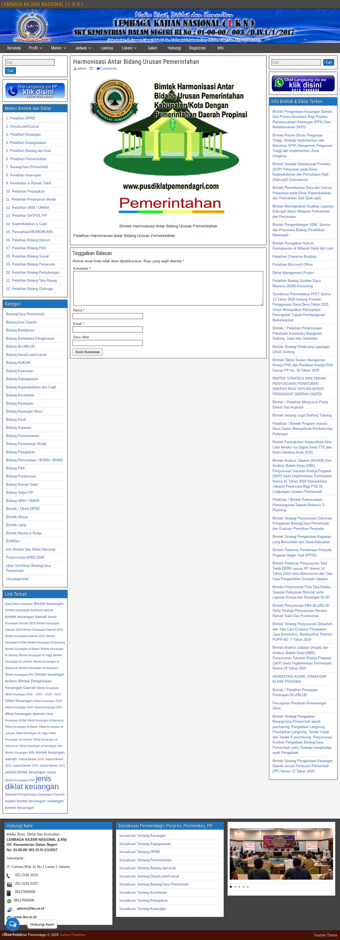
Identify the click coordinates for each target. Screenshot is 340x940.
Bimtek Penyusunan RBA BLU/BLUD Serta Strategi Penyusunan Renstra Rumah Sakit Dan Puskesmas (301, 611)
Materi (56, 48)
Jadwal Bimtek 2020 (25, 765)
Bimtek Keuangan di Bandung (46, 642)
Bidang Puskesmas (21, 476)
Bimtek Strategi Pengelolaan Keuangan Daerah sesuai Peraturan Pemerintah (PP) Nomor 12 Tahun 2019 (303, 766)
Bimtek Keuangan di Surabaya (38, 667)
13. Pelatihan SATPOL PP (26, 216)
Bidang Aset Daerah (21, 322)
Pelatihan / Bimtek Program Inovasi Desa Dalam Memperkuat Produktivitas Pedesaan (303, 429)
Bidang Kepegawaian (22, 379)
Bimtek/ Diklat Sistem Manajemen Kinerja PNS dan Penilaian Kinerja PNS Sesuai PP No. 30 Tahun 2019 (303, 365)
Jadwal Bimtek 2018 (31, 759)
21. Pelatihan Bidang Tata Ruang (31, 280)
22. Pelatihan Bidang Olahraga (29, 289)
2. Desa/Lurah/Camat (22, 126)
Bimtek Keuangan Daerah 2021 (25, 636)
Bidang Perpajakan (20, 452)
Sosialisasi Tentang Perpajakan (143, 900)
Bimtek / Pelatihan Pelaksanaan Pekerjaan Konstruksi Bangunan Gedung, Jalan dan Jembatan (297, 333)
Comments (108, 68)
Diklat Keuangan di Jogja (32, 733)
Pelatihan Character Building (294, 257)
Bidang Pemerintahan (22, 436)
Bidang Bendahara (20, 330)
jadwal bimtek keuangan (25, 772)
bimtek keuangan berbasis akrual (29, 610)
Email (78, 324)
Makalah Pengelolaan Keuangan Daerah (35, 794)
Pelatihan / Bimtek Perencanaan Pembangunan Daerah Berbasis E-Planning (299, 505)
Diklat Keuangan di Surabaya (37, 745)
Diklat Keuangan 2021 (48, 707)
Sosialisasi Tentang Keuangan (142, 836)
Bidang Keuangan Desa (24, 411)
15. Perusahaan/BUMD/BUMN (29, 232)
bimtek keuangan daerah (26, 616)
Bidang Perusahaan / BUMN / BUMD (34, 460)
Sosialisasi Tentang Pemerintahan (145, 860)
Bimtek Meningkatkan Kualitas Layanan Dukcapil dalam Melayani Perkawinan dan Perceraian (303, 211)
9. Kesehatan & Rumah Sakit (28, 183)
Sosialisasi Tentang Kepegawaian (145, 844)
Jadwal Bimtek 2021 (52, 765)
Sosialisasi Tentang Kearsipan (142, 909)
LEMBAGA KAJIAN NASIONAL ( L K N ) (42, 4)
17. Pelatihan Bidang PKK (26, 248)
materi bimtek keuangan (25, 801)
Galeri (152, 48)
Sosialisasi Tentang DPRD (139, 852)
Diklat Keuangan (19, 700)
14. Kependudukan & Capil (26, 224)
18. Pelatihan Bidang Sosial (27, 256)
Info (220, 48)
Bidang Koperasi (18, 428)
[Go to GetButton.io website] (12, 934)
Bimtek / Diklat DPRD (23, 509)
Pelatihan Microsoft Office (293, 265)
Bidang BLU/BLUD (20, 346)
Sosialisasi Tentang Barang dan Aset (147, 868)
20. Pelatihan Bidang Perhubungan (32, 272)
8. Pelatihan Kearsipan (23, 175)
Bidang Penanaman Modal (26, 444)
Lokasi (127, 48)
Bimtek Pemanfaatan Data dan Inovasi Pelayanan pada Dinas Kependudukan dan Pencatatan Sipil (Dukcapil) (302, 193)
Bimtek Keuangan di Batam (22, 648)
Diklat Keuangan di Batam (21, 726)
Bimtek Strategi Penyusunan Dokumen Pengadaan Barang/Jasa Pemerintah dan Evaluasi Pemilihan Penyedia (302, 523)
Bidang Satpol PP (19, 492)
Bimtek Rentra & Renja (23, 533)
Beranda (14, 48)
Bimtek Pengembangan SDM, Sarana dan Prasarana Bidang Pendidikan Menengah (301, 230)
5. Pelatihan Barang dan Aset (28, 151)
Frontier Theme (325, 935)
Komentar (82, 269)
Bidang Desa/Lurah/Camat (26, 355)
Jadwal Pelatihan (73, 935)
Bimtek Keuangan (49, 603)
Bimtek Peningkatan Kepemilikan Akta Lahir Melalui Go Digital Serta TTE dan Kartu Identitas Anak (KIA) (302, 447)
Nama (78, 310)
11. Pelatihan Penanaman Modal (31, 199)
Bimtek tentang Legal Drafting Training (302, 415)
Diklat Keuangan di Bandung (45, 720)
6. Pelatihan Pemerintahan (26, 159)
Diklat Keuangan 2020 (19, 707)
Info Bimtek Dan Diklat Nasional (30, 549)
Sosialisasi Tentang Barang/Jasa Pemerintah (153, 884)
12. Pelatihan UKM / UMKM (27, 208)
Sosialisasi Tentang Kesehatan (143, 893)
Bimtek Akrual (17, 517)
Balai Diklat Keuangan (19, 603)
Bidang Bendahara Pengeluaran (30, 338)
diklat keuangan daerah (25, 714)
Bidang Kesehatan (20, 395)
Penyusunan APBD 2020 (25, 557)
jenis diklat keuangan (32, 782)
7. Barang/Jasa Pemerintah (27, 167)
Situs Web (81, 337)
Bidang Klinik (16, 420)
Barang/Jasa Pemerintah (25, 314)
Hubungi (174, 48)
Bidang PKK (15, 468)
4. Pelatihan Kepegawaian (26, 143)
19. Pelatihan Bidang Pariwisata (30, 264)
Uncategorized (17, 579)
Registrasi (197, 48)
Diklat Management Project (293, 273)
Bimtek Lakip (16, 525)
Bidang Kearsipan (19, 371)
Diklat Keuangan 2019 (48, 700)
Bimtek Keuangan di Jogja (35, 655)
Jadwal (81, 48)
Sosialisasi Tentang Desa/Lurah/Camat (149, 876)
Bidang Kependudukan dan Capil (31, 387)
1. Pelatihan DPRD (20, 118)
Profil (33, 48)
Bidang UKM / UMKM (22, 501)
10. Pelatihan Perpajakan (25, 191)
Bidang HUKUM (18, 363)
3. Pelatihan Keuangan (23, 134)
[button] (236, 854)
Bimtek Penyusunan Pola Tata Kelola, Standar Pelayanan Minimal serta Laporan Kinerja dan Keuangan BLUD (302, 592)
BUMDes (13, 541)
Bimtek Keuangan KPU (19, 674)
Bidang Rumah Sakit (22, 484)
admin (82, 68)
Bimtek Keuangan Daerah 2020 (43, 629)
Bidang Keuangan (19, 403)
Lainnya (107, 48)
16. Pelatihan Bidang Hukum (28, 240)
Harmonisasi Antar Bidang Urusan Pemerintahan (136, 61)
